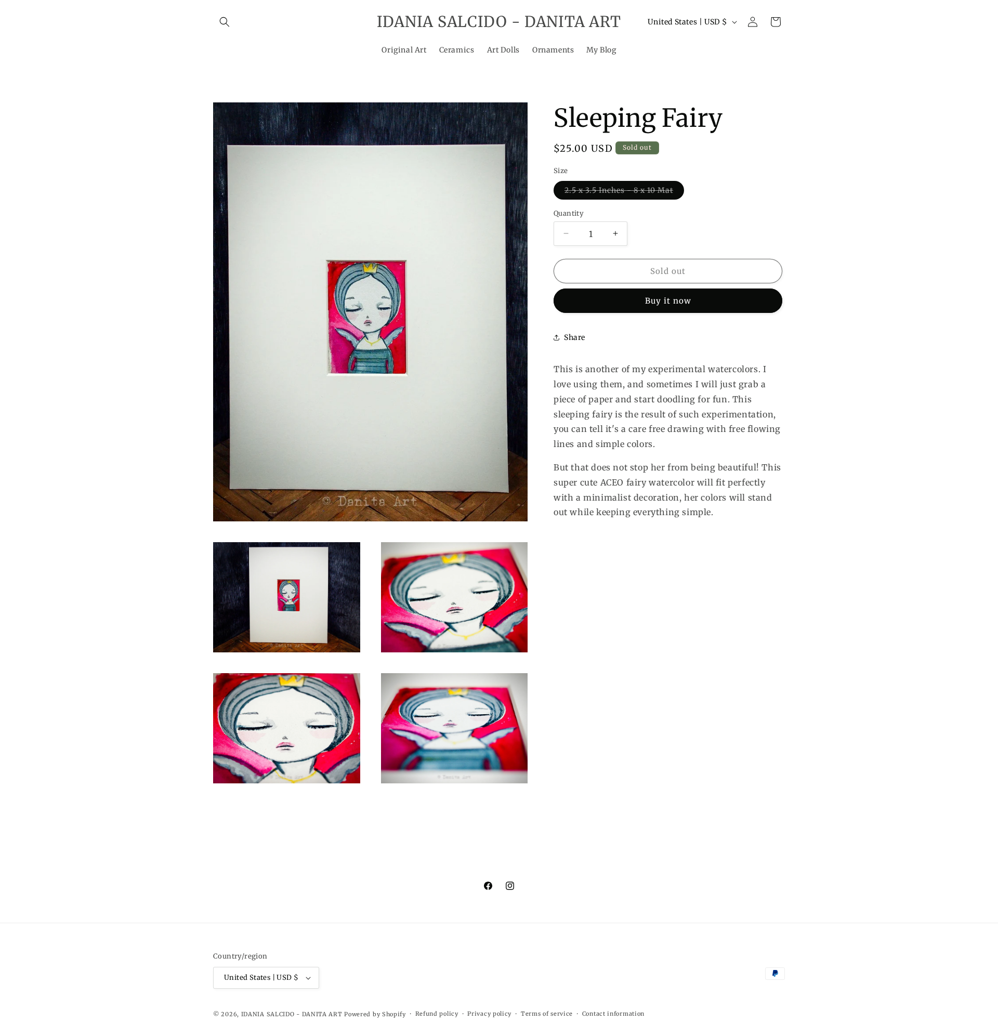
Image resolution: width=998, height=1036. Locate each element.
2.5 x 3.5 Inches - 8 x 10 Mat (624, 192)
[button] (224, 21)
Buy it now (668, 301)
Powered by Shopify (375, 1014)
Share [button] (574, 337)
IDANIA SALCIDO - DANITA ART (292, 1014)
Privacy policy (489, 1013)
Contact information (613, 1013)
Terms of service (547, 1013)
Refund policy (436, 1013)
